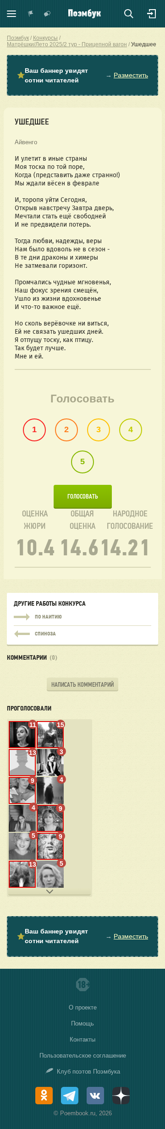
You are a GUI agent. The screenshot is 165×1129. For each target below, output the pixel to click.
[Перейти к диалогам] (47, 13)
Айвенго (26, 142)
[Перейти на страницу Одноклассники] (44, 1095)
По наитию (82, 617)
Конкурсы (45, 38)
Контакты (82, 1039)
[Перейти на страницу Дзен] (121, 1095)
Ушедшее (143, 44)
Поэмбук (18, 38)
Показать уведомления (30, 13)
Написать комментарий (82, 684)
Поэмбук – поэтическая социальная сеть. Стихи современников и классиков (84, 14)
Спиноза (82, 632)
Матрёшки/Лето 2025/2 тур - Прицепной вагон (67, 44)
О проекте (83, 1007)
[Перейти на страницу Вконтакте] (95, 1095)
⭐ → (82, 75)
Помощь (82, 1023)
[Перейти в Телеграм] (69, 1095)
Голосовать (82, 496)
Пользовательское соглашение (82, 1055)
